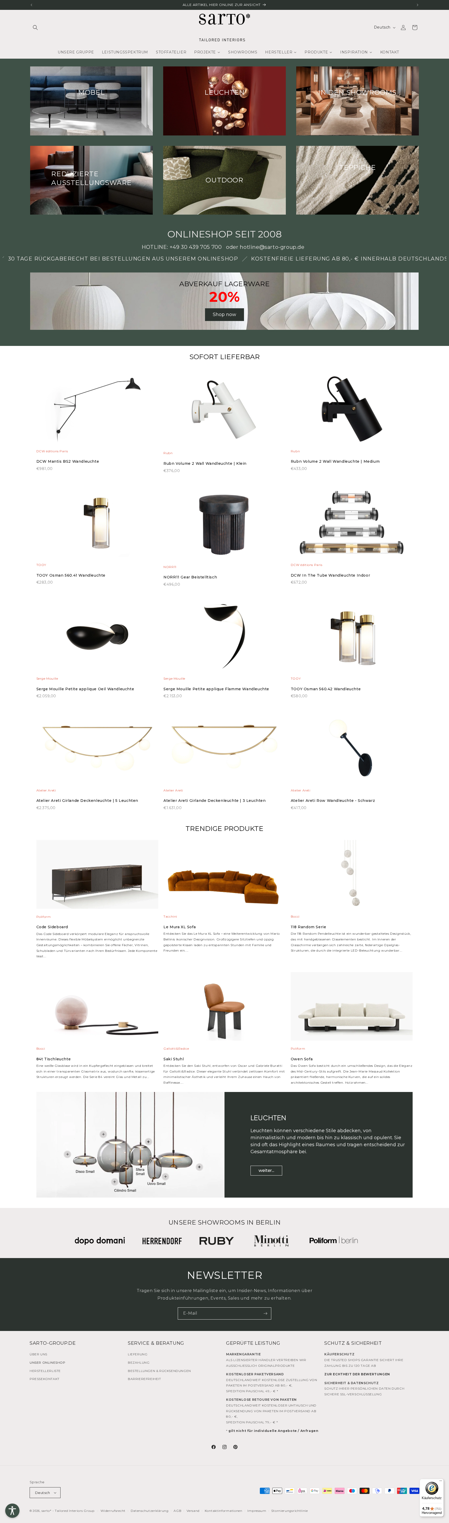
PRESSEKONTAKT (45, 1379)
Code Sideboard (52, 927)
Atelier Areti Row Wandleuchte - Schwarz (333, 800)
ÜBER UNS (38, 1354)
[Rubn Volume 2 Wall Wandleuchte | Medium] (352, 411)
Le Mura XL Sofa (179, 927)
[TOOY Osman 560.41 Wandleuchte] (97, 525)
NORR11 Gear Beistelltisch (190, 577)
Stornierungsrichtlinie (289, 1511)
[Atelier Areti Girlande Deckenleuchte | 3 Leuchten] (224, 751)
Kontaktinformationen (223, 1511)
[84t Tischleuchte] (97, 1009)
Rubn (168, 453)
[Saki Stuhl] (224, 1009)
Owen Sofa (302, 1059)
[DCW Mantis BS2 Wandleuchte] (97, 411)
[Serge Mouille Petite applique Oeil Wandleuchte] (97, 639)
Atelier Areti (46, 790)
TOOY (41, 565)
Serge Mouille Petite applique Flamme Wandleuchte (216, 689)
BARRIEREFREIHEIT (144, 1379)
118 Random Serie (308, 927)
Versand (193, 1511)
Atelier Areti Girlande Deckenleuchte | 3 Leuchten (214, 800)
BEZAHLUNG (138, 1362)
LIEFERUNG (137, 1354)
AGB (177, 1511)
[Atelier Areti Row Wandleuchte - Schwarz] (352, 751)
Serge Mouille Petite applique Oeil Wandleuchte (85, 689)
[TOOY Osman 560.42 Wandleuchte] (352, 639)
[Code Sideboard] (97, 877)
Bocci (295, 916)
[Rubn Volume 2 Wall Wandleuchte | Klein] (224, 412)
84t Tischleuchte (53, 1059)
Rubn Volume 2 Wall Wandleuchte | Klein (205, 463)
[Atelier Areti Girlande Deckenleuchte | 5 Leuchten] (97, 751)
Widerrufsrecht (113, 1511)
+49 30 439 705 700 (196, 247)
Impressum (256, 1511)
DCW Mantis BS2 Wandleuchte (67, 461)
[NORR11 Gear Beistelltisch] (224, 526)
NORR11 (169, 567)
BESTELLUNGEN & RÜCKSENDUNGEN (159, 1370)
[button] (35, 27)
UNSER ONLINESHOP (47, 1362)
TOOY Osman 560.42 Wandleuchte (326, 689)
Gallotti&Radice (176, 1048)
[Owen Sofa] (352, 1009)
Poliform (43, 917)
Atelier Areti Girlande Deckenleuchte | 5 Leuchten (87, 800)
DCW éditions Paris (52, 451)
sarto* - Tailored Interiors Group (68, 1511)
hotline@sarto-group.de (272, 247)
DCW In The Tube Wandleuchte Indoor (330, 575)
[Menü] (441, 1482)
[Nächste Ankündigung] (417, 5)
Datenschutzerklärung (150, 1511)
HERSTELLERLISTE (45, 1370)
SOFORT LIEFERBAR (224, 357)
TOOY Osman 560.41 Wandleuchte (70, 575)
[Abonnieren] (265, 1313)
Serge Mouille (47, 678)
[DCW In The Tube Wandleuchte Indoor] (352, 525)
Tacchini (170, 916)
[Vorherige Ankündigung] (31, 5)
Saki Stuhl (173, 1059)
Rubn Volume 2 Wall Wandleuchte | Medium (335, 461)
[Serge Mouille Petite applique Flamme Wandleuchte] (224, 639)
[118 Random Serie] (352, 877)
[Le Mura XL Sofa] (224, 877)
